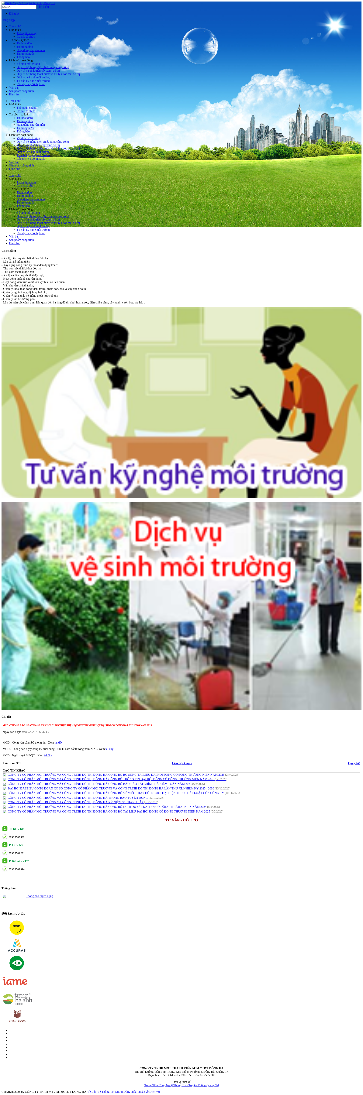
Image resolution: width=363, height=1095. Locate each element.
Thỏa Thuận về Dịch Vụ (145, 1091)
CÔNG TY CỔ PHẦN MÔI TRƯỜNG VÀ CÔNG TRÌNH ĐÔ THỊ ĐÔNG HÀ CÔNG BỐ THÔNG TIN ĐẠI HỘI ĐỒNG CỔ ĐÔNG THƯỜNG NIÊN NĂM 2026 (117, 779)
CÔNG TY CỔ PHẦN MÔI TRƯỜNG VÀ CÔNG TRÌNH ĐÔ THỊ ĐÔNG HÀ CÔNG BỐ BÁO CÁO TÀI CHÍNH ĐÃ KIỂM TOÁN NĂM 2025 (106, 783)
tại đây (59, 742)
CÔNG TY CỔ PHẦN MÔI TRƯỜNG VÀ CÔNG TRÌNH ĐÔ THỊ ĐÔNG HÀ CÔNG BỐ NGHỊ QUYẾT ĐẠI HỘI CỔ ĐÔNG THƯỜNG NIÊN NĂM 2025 (114, 806)
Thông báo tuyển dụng (39, 897)
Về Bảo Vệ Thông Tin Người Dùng (108, 1091)
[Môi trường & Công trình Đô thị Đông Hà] (28, 3)
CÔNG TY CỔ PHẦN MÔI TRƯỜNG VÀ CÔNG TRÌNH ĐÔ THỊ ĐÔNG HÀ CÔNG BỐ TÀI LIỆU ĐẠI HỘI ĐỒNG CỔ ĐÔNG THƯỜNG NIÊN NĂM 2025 (115, 811)
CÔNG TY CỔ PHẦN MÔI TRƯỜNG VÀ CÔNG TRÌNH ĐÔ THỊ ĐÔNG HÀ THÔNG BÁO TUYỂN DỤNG (86, 797)
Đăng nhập (8, 20)
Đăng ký (14, 13)
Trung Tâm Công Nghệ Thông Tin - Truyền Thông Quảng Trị (181, 1085)
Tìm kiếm (43, 6)
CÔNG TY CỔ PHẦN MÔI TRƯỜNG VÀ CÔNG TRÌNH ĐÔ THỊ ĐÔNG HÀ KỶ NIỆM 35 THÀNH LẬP (83, 802)
